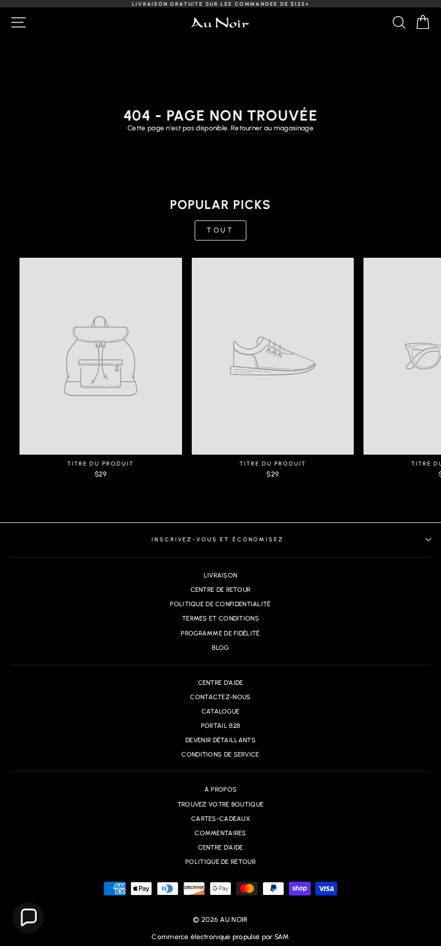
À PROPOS (220, 789)
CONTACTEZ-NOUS (220, 697)
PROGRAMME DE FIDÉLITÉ (220, 633)
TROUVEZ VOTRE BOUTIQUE (220, 804)
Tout (220, 230)
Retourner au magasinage (272, 128)
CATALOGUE (221, 711)
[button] (28, 917)
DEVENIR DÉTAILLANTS (220, 740)
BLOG (220, 648)
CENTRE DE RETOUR (221, 590)
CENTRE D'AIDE (220, 683)
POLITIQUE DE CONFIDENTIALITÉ (220, 604)
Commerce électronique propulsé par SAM (220, 937)
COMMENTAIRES (220, 833)
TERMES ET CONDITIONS (220, 618)
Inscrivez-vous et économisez (217, 539)
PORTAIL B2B (220, 726)
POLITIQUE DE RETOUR (220, 862)
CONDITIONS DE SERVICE (220, 754)
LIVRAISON (221, 575)
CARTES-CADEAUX (220, 819)
